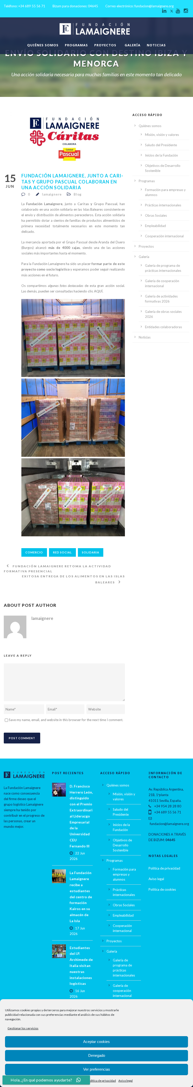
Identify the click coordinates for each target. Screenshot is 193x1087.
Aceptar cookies (96, 1041)
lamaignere (52, 194)
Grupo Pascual (105, 204)
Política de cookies (162, 889)
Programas (76, 45)
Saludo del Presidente (161, 145)
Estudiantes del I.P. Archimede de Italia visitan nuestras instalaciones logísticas (81, 966)
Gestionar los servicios (23, 1028)
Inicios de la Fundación (161, 155)
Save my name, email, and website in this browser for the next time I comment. (66, 720)
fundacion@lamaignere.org (154, 6)
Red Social (62, 552)
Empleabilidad (155, 226)
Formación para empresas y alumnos (124, 874)
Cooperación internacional (164, 236)
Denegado (96, 1055)
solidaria (90, 552)
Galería (132, 45)
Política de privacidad (102, 1080)
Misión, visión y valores (162, 135)
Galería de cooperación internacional (122, 991)
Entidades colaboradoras (163, 327)
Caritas (83, 204)
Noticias (156, 45)
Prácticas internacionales (163, 205)
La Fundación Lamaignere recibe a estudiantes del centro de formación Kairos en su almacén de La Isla (81, 897)
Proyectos (105, 45)
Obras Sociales (156, 215)
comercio (34, 552)
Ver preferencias (96, 1069)
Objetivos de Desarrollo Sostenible (122, 845)
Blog (78, 194)
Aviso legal (125, 1080)
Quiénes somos (43, 45)
